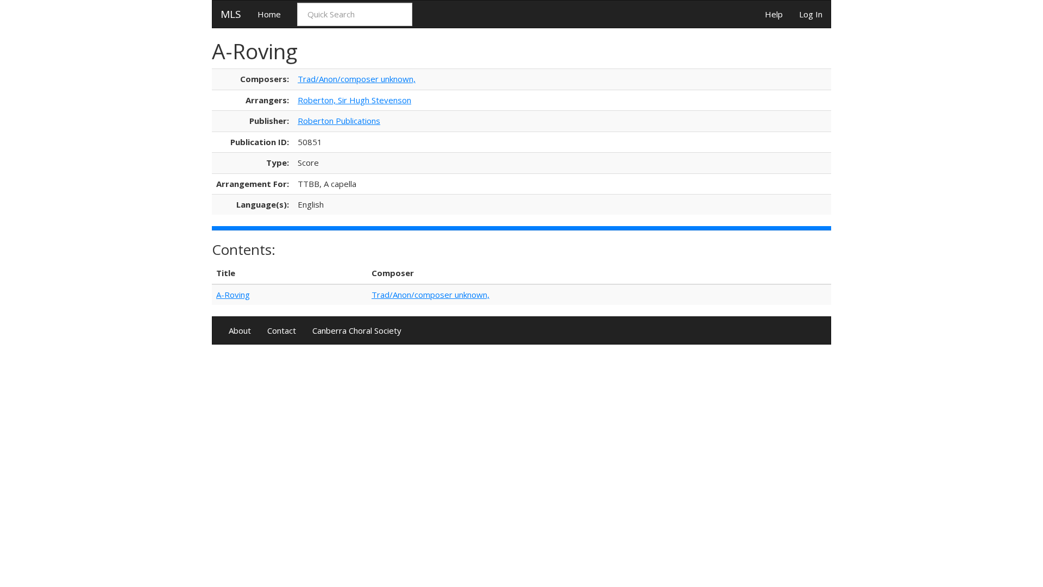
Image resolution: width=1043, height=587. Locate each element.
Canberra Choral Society (356, 330)
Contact (281, 330)
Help (774, 14)
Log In (810, 14)
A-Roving (233, 294)
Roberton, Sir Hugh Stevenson (354, 100)
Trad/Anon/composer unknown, (357, 78)
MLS (231, 14)
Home (269, 14)
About (240, 330)
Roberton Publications (339, 120)
